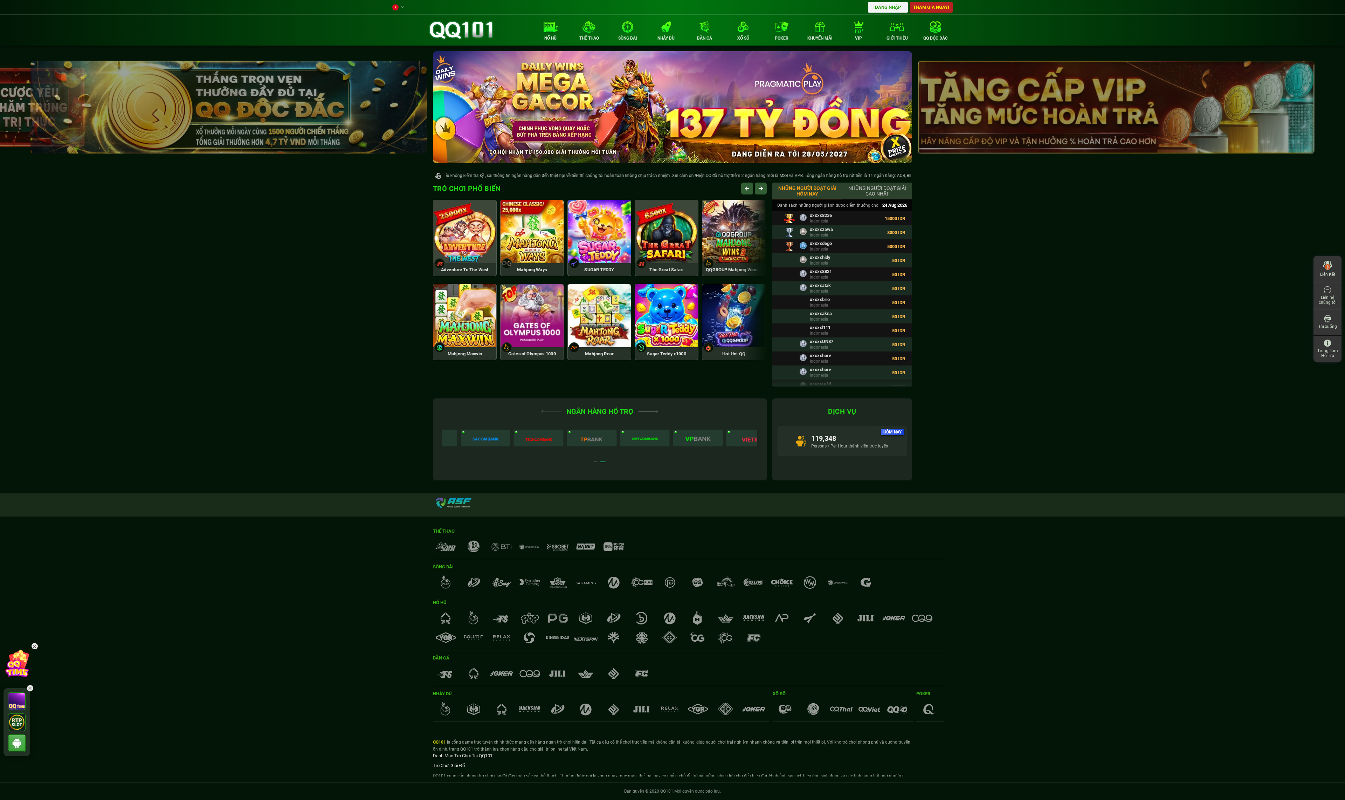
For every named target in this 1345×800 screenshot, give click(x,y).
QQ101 (439, 742)
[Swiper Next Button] (761, 188)
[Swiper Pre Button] (747, 188)
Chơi (465, 222)
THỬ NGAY (465, 252)
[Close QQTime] (35, 646)
